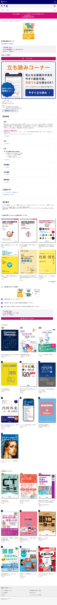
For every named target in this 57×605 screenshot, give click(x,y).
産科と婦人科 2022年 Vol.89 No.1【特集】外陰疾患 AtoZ (19, 306)
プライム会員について (6, 590)
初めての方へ (33, 592)
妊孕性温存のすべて (9, 299)
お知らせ (3, 594)
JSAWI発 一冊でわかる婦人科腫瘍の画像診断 (16, 302)
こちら (51, 131)
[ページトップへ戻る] (54, 602)
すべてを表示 (51, 281)
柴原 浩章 (3, 43)
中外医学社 (11, 43)
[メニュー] (55, 2)
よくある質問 (4, 592)
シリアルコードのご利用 (35, 594)
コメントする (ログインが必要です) (10, 192)
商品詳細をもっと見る (9, 110)
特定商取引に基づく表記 (35, 590)
